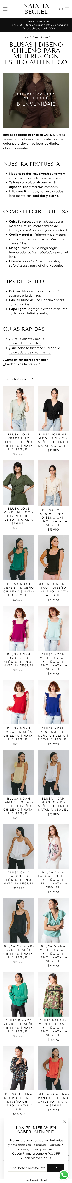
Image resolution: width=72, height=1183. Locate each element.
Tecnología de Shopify (36, 1179)
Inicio (25, 37)
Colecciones (40, 37)
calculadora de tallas (25, 343)
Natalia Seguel (36, 9)
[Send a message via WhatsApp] (64, 1175)
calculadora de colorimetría (30, 352)
